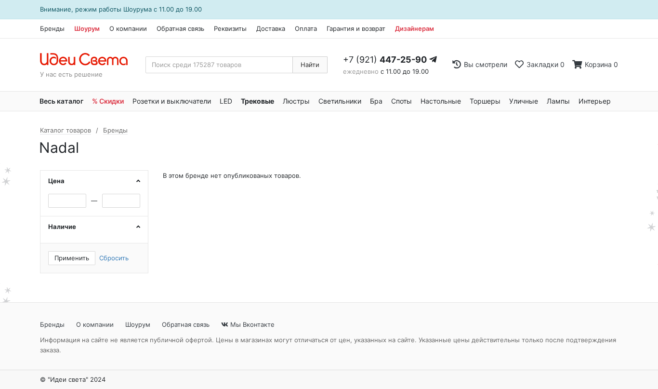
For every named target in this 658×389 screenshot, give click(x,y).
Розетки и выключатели (171, 101)
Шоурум (87, 28)
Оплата (306, 28)
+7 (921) (385, 59)
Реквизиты (230, 28)
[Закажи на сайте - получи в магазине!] (13, 206)
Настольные (441, 101)
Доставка (270, 28)
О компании (128, 28)
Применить (71, 258)
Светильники (339, 101)
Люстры (296, 101)
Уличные (523, 101)
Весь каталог (61, 101)
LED (226, 101)
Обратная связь (180, 28)
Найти (310, 64)
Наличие (62, 226)
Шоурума (137, 9)
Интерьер (595, 101)
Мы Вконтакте (251, 324)
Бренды (52, 28)
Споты (401, 101)
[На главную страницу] (89, 60)
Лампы (558, 101)
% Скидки (108, 101)
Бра (376, 101)
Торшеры (485, 101)
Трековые (257, 101)
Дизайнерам (414, 28)
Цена (56, 181)
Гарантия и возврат (356, 28)
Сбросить (114, 258)
